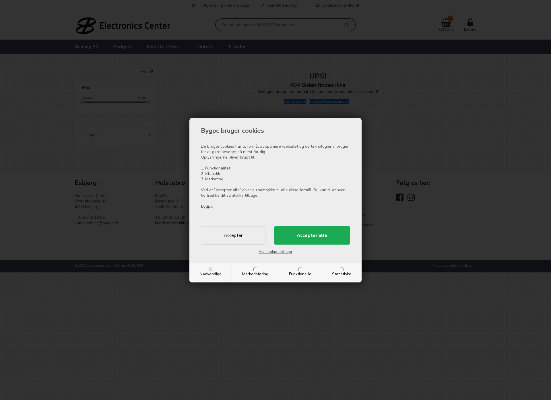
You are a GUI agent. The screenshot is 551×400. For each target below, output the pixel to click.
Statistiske (341, 274)
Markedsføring (255, 274)
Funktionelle (300, 274)
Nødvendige (211, 274)
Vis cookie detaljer (275, 251)
